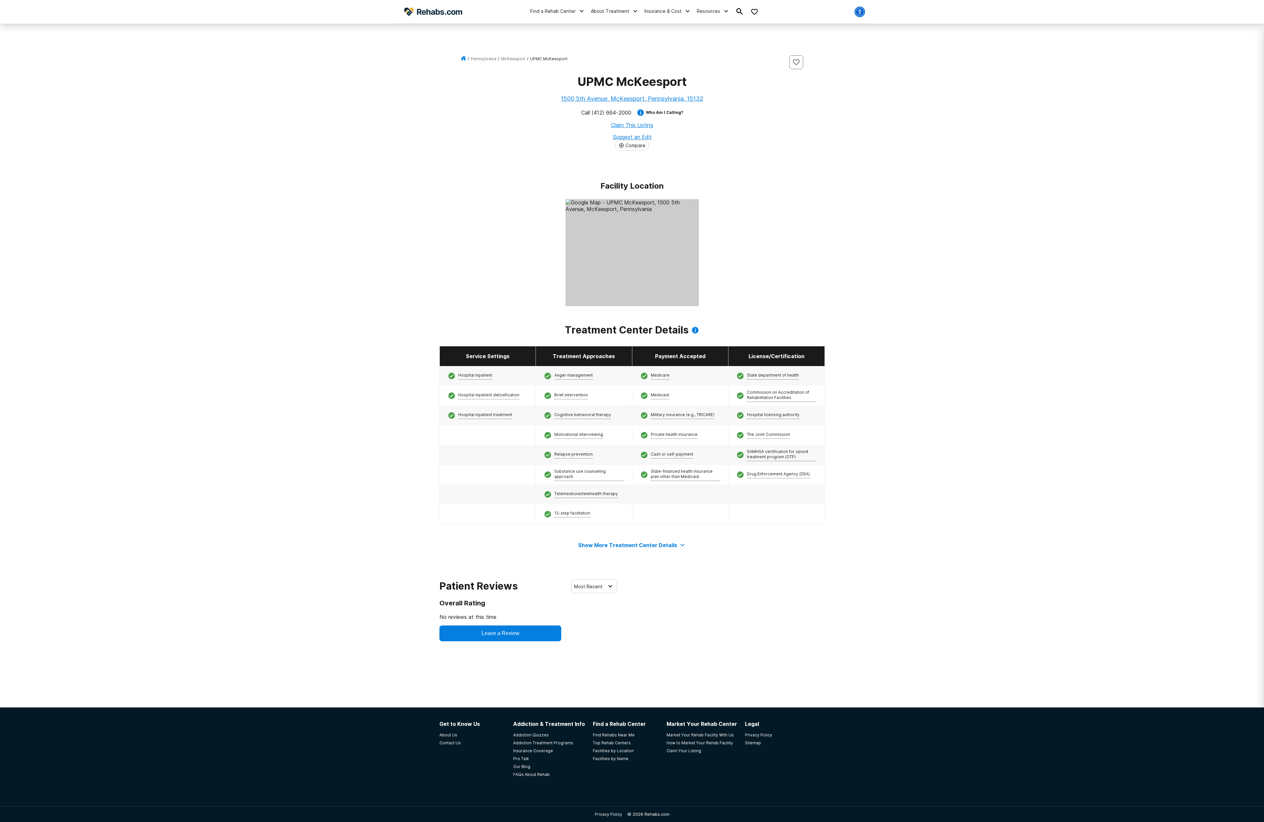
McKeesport (513, 58)
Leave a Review (500, 633)
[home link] (463, 58)
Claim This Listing (632, 125)
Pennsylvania (483, 58)
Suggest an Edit (632, 137)
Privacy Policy (608, 814)
